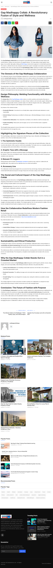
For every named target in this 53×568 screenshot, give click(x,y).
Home (2, 6)
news (31, 492)
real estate (20, 492)
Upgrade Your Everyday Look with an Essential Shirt (39, 313)
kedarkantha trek (21, 497)
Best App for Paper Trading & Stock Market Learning (23, 443)
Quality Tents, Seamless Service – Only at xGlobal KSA (14, 451)
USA (16, 495)
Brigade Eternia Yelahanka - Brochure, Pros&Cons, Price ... (11, 428)
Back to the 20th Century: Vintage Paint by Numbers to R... (24, 455)
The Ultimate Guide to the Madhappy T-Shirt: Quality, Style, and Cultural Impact (14, 313)
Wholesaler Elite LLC (14, 473)
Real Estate (7, 6)
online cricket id (10, 495)
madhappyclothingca (15, 323)
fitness (3, 495)
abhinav (12, 465)
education (34, 495)
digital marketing (41, 495)
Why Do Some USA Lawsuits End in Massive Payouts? (44, 535)
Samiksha (2, 359)
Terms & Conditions (46, 563)
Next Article (30, 310)
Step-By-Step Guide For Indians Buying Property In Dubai (11, 404)
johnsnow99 (4, 452)
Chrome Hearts (5, 497)
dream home (37, 492)
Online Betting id (30, 497)
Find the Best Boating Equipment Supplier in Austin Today (24, 471)
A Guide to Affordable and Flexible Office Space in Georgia (11, 357)
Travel (44, 492)
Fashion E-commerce (40, 497)
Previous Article (22, 310)
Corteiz (48, 492)
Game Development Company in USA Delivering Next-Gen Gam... (26, 463)
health (8, 492)
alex (11, 457)
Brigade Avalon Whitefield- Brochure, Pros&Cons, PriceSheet (10, 380)
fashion (3, 492)
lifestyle (13, 492)
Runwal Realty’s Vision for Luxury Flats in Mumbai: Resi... (38, 404)
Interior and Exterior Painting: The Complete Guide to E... (39, 357)
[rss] (2, 535)
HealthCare (12, 497)
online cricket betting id (24, 495)
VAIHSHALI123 (29, 407)
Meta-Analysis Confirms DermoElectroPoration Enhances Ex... (43, 528)
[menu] (1, 2)
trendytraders (13, 444)
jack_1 (28, 359)
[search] (51, 2)
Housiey (2, 383)
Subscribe (22, 551)
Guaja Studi (39, 537)
